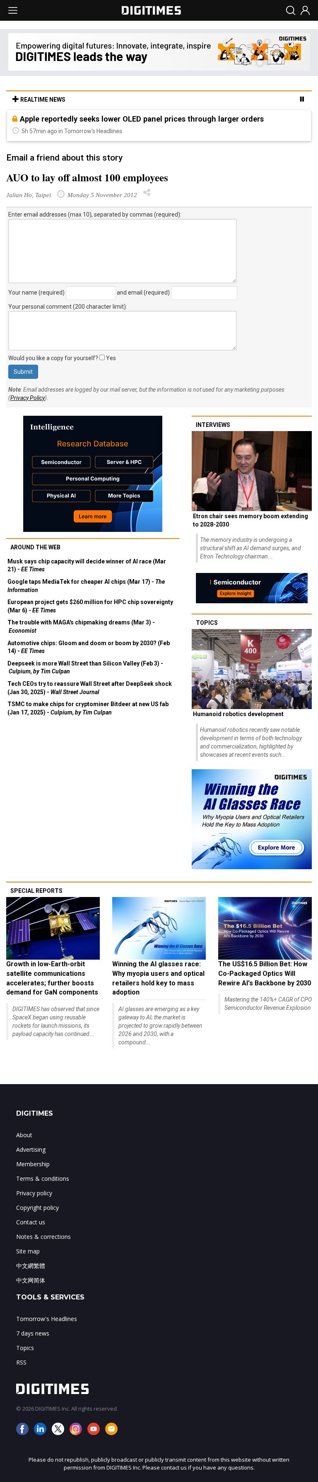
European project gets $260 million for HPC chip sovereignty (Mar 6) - (90, 606)
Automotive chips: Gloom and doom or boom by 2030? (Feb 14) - (88, 647)
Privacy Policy (27, 398)
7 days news (32, 1333)
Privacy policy (34, 1193)
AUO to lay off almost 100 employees (87, 177)
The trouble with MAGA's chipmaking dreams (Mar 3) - (81, 626)
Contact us (30, 1222)
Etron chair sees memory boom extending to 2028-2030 (250, 520)
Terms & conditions (42, 1178)
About (24, 1135)
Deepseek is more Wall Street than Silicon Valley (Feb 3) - (85, 667)
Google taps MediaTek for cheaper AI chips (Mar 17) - (86, 585)
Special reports (36, 890)
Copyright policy (37, 1207)
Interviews (213, 425)
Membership (33, 1164)
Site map (28, 1251)
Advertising (31, 1149)
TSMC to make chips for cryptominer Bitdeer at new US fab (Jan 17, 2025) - (88, 708)
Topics (207, 622)
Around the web (35, 547)
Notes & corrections (43, 1237)
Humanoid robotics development (238, 714)
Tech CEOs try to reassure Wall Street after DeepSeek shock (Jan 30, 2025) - (89, 687)
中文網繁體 (30, 1266)
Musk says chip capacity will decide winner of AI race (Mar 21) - (86, 565)
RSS (21, 1362)
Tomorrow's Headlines (46, 1319)
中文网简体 (30, 1280)
